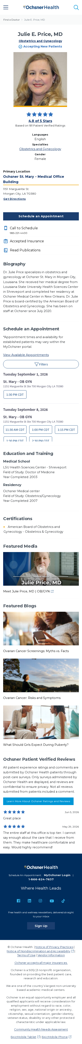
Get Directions (14, 198)
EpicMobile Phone (55, 1037)
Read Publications (25, 250)
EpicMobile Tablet (23, 1037)
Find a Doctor (11, 19)
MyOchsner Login (57, 875)
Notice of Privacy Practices (54, 947)
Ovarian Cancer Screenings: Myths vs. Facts (36, 651)
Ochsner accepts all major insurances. (41, 962)
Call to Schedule (24, 230)
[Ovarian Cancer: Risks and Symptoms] (41, 675)
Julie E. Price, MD (34, 19)
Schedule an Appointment (41, 216)
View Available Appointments (26, 355)
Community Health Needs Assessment (41, 1029)
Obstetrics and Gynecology (40, 41)
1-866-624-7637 (41, 879)
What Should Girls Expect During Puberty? (36, 745)
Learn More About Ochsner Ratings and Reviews (38, 801)
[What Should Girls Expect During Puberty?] (41, 722)
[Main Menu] (6, 7)
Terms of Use (26, 955)
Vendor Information (51, 955)
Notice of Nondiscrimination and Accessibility (38, 951)
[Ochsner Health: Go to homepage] (41, 7)
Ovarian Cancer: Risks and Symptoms (32, 698)
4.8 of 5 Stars (40, 121)
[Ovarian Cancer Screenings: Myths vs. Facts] (41, 628)
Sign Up (45, 926)
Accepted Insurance (27, 241)
